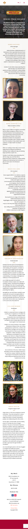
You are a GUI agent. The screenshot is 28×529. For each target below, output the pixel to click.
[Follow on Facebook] (13, 495)
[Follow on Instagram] (15, 495)
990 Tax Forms (14, 505)
